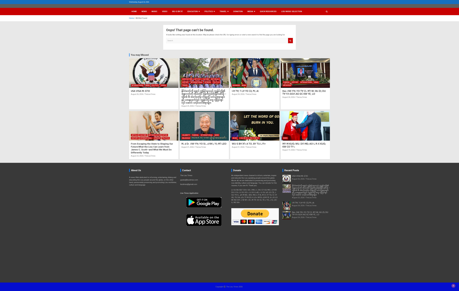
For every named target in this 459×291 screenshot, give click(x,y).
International (137, 85)
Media (250, 11)
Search (290, 40)
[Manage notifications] (453, 286)
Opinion (208, 82)
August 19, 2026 (288, 150)
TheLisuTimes (150, 94)
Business (236, 85)
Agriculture (187, 79)
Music (154, 11)
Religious (287, 85)
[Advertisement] (153, 206)
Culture (205, 79)
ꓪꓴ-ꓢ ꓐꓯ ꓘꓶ (177, 11)
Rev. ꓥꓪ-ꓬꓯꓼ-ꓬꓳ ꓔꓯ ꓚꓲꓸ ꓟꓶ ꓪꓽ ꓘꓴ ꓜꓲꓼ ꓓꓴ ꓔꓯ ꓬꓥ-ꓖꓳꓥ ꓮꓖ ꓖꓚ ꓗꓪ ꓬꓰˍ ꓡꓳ (304, 92)
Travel (223, 11)
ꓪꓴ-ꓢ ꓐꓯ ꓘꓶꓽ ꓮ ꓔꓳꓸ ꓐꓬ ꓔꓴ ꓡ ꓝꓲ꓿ (249, 143)
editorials (215, 79)
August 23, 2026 (137, 156)
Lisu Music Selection (291, 11)
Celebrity (186, 135)
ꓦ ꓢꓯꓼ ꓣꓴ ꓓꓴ (243, 138)
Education (192, 11)
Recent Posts (291, 170)
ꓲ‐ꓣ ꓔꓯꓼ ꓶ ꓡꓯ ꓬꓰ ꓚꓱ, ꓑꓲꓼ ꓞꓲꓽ (245, 91)
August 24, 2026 (238, 94)
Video (164, 11)
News (144, 11)
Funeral (286, 82)
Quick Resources (268, 11)
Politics (209, 11)
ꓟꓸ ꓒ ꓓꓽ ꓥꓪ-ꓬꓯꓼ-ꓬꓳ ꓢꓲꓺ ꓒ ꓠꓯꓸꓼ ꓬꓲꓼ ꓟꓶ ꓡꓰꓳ (203, 143)
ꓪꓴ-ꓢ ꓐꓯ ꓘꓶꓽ (254, 138)
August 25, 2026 (187, 106)
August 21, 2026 (187, 147)
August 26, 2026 (137, 94)
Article (197, 79)
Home (134, 11)
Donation (238, 11)
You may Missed (140, 54)
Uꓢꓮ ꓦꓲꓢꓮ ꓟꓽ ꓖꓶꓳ (140, 91)
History (185, 82)
